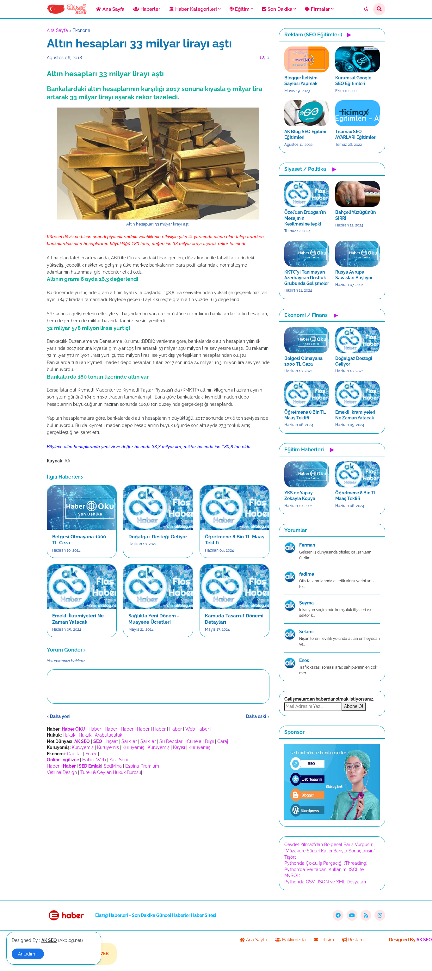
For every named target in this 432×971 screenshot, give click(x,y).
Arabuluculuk (108, 735)
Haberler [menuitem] (149, 9)
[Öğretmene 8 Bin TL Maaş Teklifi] (234, 508)
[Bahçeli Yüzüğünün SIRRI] (357, 194)
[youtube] (352, 915)
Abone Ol (353, 706)
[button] (366, 9)
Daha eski (256, 716)
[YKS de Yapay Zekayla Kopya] (306, 474)
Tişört (290, 857)
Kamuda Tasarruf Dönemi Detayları (234, 619)
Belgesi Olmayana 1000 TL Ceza (79, 540)
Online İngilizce (63, 759)
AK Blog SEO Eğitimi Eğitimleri (305, 134)
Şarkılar (129, 741)
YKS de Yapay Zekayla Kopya (299, 495)
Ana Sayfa (57, 30)
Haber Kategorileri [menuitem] (195, 9)
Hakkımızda (293, 939)
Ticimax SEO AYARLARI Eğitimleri (356, 134)
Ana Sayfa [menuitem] (112, 9)
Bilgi (209, 741)
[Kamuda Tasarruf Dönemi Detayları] (234, 587)
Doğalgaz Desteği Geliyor (157, 537)
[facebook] (338, 915)
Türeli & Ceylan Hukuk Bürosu (110, 772)
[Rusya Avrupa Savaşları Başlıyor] (357, 254)
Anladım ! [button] (28, 953)
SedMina (113, 766)
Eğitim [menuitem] (242, 9)
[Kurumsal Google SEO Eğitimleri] (357, 59)
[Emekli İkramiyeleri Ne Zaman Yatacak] (81, 587)
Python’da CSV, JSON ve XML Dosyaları (325, 881)
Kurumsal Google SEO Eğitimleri (353, 80)
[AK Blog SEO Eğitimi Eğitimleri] (306, 113)
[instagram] (379, 915)
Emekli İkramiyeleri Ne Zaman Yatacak (78, 619)
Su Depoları (171, 741)
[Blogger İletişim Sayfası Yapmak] (306, 59)
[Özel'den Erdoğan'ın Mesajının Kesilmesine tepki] (306, 194)
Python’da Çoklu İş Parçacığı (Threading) (325, 863)
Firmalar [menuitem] (320, 9)
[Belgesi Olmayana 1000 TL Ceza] (81, 508)
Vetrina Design (62, 772)
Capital (74, 753)
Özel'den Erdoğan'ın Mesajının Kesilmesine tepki (305, 218)
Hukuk (69, 735)
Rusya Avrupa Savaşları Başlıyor (354, 274)
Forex (91, 753)
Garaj (222, 741)
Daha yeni (60, 716)
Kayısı (179, 747)
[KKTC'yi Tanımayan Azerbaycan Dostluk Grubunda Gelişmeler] (306, 254)
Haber (95, 729)
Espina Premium (142, 766)
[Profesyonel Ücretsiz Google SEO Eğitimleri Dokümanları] (332, 818)
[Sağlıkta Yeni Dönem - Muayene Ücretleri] (158, 587)
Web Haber (197, 729)
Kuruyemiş (83, 747)
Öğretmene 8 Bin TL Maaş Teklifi (234, 540)
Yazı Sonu (119, 759)
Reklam (355, 939)
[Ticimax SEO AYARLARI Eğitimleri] (357, 113)
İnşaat (112, 741)
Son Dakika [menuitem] (279, 9)
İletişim (326, 939)
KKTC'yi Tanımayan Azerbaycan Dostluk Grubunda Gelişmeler (306, 277)
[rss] (366, 915)
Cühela (194, 741)
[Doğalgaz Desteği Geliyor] (158, 508)
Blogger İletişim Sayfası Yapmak (301, 80)
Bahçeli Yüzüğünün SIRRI (355, 215)
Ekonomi (81, 30)
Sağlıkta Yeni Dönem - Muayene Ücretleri (153, 619)
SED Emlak (90, 766)
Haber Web (94, 759)
